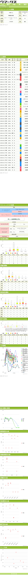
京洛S (26, 69)
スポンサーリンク (4, 24)
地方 (25, 4)
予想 (14, 4)
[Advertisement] (14, 39)
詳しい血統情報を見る (14, 219)
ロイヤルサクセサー (4, 228)
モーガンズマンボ (4, 224)
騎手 (8, 4)
